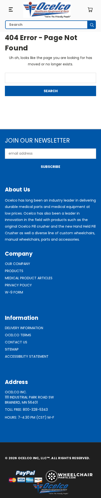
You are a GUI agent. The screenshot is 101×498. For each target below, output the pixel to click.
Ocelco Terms (18, 335)
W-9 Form (14, 292)
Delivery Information (24, 327)
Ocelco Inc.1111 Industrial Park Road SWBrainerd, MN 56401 (29, 397)
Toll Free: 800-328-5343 (26, 409)
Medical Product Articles (28, 278)
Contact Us (16, 342)
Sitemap (12, 349)
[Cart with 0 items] (90, 9)
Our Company (17, 263)
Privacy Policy (18, 285)
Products (14, 270)
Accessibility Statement (27, 356)
